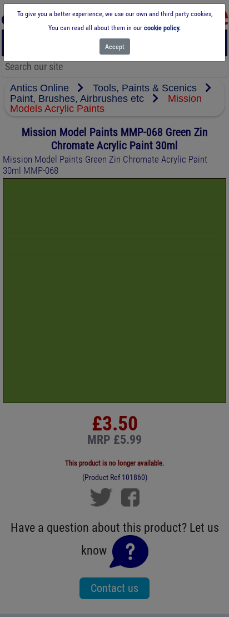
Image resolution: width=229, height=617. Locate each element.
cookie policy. (162, 28)
